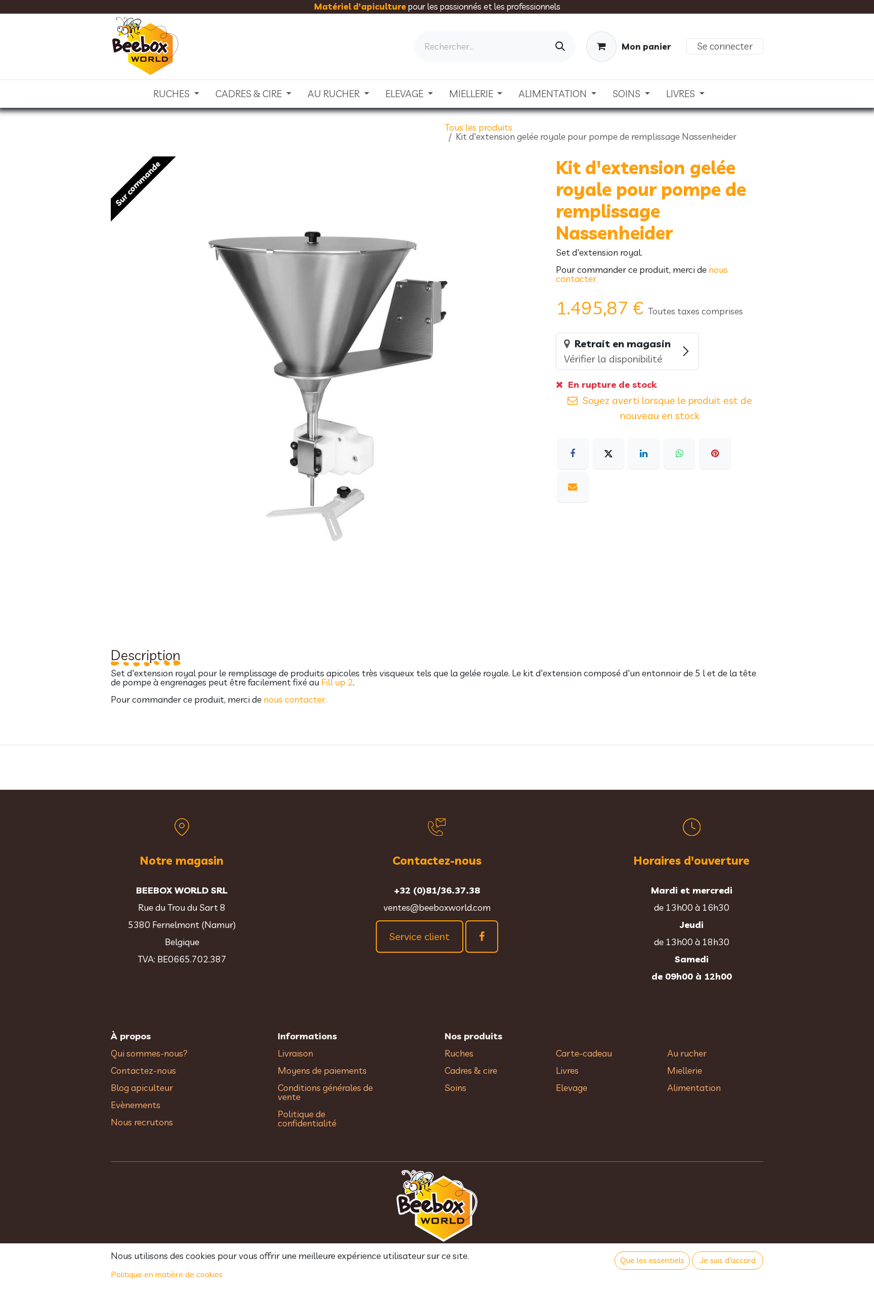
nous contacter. (295, 699)
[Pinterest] (715, 453)
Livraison (295, 1053)
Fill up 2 (337, 682)
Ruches (459, 1053)
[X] (608, 453)
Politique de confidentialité (307, 1118)
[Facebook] (572, 453)
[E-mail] (572, 487)
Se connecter (725, 46)
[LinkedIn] (644, 453)
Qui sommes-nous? (149, 1053)
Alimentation (694, 1087)
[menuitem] (176, 94)
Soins (455, 1087)
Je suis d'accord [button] (728, 1260)
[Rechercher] (560, 46)
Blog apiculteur (142, 1087)
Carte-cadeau (584, 1053)
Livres (567, 1070)
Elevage (571, 1087)
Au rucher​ (687, 1053)
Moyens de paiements (322, 1070)
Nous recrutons (142, 1122)
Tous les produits (478, 127)
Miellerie (684, 1070)
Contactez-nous (143, 1070)
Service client (419, 936)
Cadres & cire (471, 1070)
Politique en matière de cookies (167, 1274)
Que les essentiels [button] (652, 1260)
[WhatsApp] (679, 453)
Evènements (135, 1105)
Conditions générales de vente (325, 1092)
